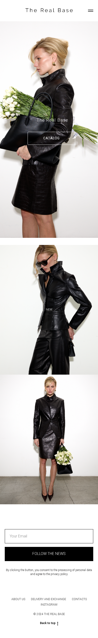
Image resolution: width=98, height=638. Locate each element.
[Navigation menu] (90, 11)
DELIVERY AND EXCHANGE (48, 599)
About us (18, 599)
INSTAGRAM (49, 604)
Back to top (47, 623)
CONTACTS (79, 599)
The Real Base (52, 120)
